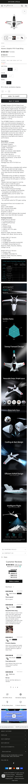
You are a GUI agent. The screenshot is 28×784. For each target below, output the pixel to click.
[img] (9, 591)
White (4, 76)
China (4, 69)
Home (2, 43)
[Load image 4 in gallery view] (18, 38)
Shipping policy (9, 778)
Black (10, 76)
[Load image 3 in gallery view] (10, 38)
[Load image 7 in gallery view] (21, 38)
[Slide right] (26, 38)
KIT (3, 82)
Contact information (19, 778)
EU (15, 69)
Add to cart (14, 96)
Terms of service (19, 776)
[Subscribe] (26, 751)
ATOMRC (3, 46)
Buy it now (14, 101)
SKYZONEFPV (11, 772)
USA (10, 69)
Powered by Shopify (10, 774)
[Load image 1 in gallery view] (6, 38)
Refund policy (19, 774)
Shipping (3, 56)
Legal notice (15, 780)
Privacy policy (10, 776)
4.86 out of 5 (18, 565)
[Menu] (2, 5)
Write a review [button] (14, 581)
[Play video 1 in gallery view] (14, 38)
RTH (9, 82)
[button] (22, 5)
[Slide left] (2, 38)
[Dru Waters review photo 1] (9, 629)
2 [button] (13, 687)
